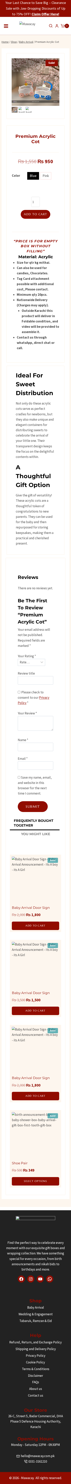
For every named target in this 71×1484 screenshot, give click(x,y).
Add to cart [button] (35, 925)
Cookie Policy (35, 1362)
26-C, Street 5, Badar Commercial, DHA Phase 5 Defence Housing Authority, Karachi (35, 1421)
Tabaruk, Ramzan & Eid (35, 1321)
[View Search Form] (51, 26)
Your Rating (27, 656)
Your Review (27, 713)
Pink (46, 176)
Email (23, 758)
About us (35, 1389)
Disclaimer (35, 1375)
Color (16, 175)
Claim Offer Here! (45, 14)
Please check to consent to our (33, 697)
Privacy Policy (35, 1355)
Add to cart (35, 214)
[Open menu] (6, 25)
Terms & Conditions (35, 1369)
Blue (33, 176)
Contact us (35, 1395)
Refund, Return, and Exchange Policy (35, 1342)
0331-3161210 (37, 1461)
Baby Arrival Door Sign (31, 908)
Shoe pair (20, 1163)
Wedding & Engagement (36, 1314)
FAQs (35, 1382)
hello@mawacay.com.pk (38, 1456)
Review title (26, 673)
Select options (35, 1181)
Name (23, 740)
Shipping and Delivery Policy (35, 1349)
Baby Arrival (35, 1307)
